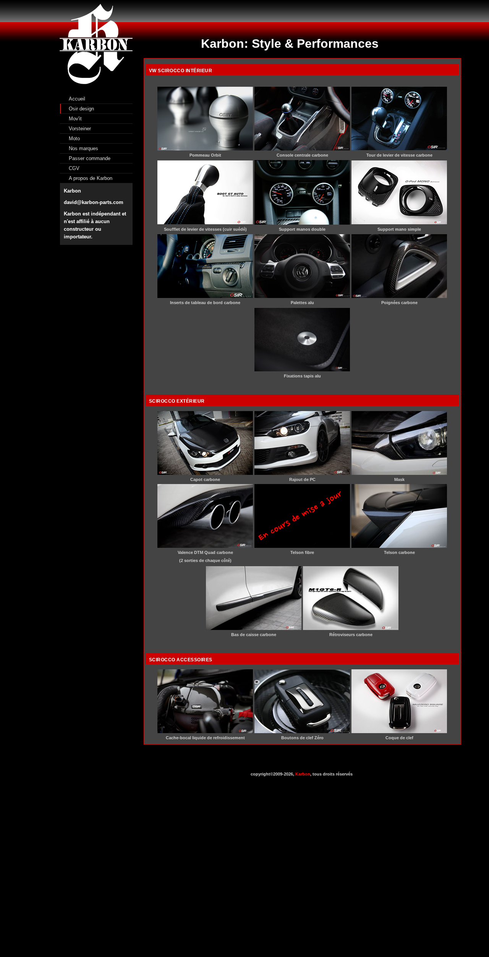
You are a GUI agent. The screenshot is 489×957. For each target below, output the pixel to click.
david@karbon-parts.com (93, 202)
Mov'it (75, 118)
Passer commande (89, 158)
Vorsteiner (80, 128)
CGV (74, 168)
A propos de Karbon (90, 178)
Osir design (81, 109)
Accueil (77, 99)
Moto (74, 138)
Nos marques (83, 148)
